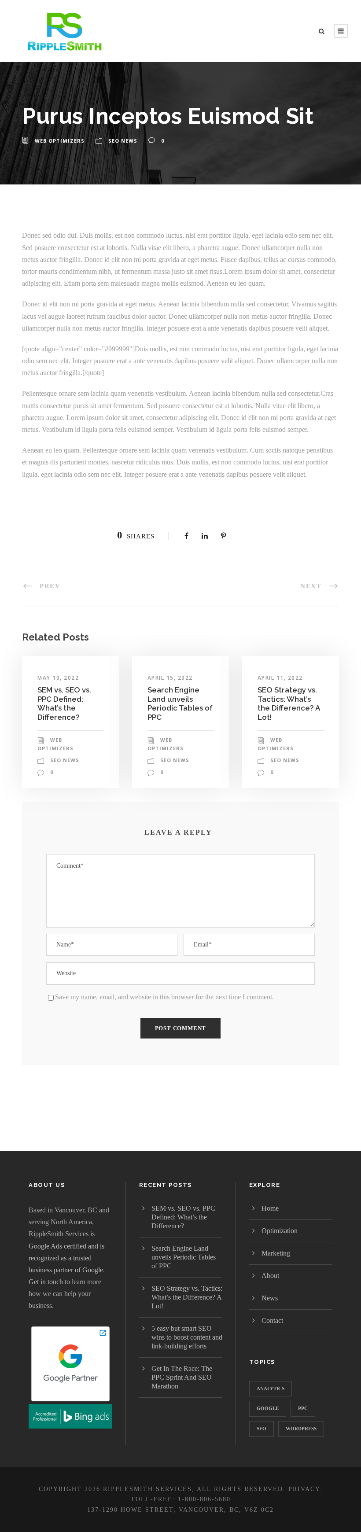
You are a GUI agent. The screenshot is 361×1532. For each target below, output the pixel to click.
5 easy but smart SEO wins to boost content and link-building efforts (186, 1337)
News (270, 1298)
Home (270, 1208)
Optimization (280, 1230)
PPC (303, 1408)
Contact (272, 1320)
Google (268, 1408)
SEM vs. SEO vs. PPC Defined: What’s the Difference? (64, 703)
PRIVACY (304, 1489)
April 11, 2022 (280, 677)
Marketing (276, 1253)
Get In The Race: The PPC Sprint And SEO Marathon (181, 1377)
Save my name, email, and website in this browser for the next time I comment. (164, 997)
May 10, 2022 (58, 677)
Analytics (270, 1388)
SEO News (122, 140)
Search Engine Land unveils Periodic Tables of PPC (180, 703)
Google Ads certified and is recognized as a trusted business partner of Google (66, 1258)
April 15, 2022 (170, 677)
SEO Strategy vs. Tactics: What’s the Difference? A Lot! (289, 703)
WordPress (301, 1428)
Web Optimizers (60, 140)
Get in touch (46, 1281)
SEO (261, 1428)
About (270, 1275)
